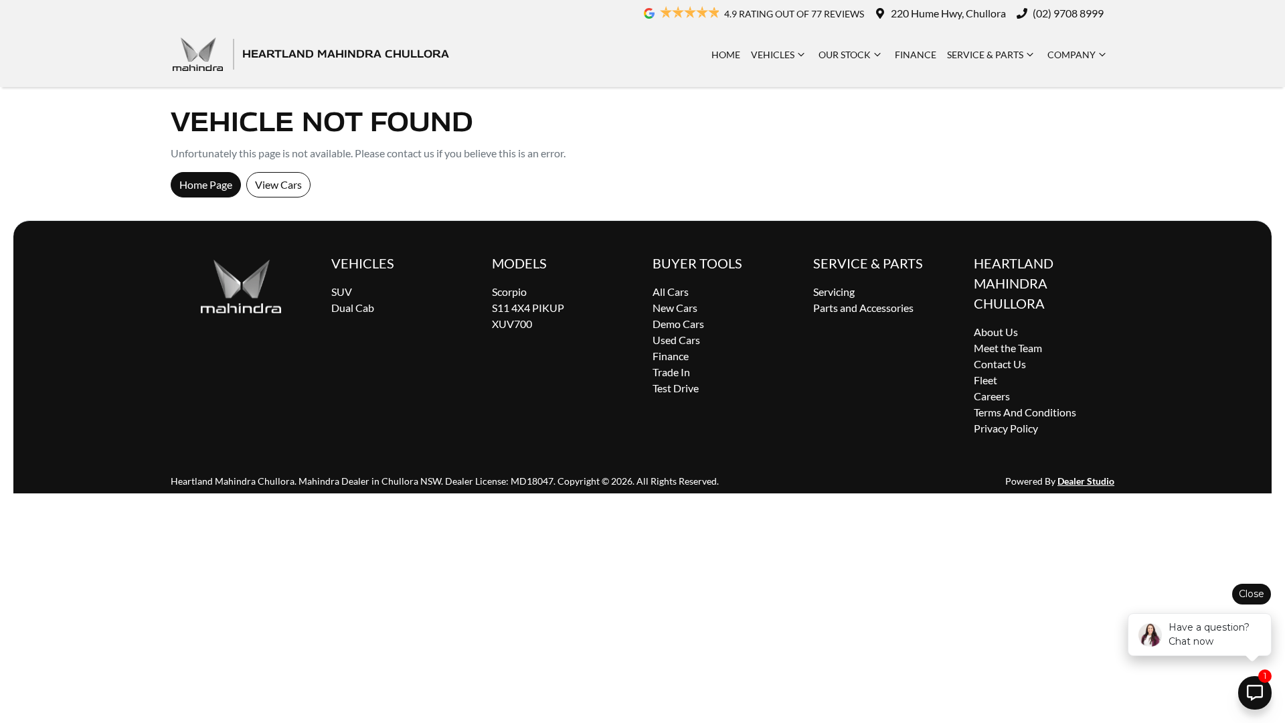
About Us (996, 331)
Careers (992, 396)
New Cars (675, 307)
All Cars (671, 291)
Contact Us (1000, 363)
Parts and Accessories (863, 307)
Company (1071, 54)
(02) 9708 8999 (1068, 13)
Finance (915, 54)
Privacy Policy (1006, 428)
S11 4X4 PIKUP (528, 307)
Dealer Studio (1085, 481)
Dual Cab (352, 307)
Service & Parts (985, 54)
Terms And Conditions (1025, 412)
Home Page (205, 184)
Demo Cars (678, 323)
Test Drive (676, 388)
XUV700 (512, 323)
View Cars (278, 184)
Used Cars (676, 339)
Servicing (834, 291)
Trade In (671, 372)
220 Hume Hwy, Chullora (948, 13)
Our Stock (845, 54)
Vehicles (772, 54)
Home (725, 54)
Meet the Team (1008, 347)
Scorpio (509, 291)
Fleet (985, 380)
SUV (341, 291)
